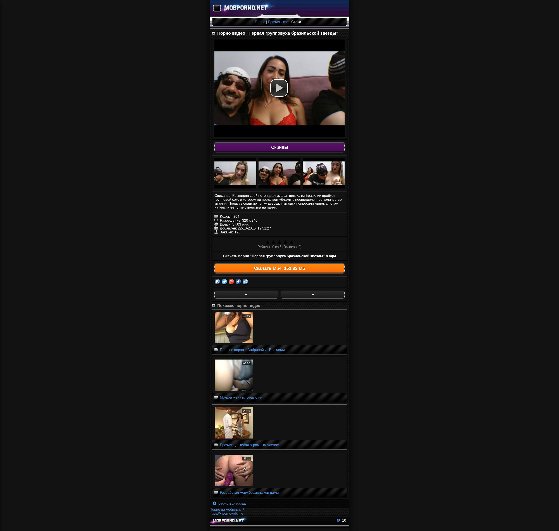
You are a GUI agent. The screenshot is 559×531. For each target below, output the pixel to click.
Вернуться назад (231, 503)
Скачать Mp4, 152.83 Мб (279, 268)
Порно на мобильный (227, 509)
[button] (279, 88)
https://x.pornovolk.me (226, 513)
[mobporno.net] (244, 8)
